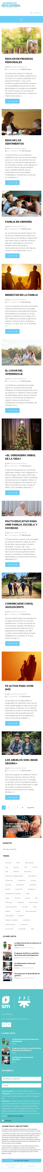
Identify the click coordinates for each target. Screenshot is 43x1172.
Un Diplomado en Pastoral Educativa (24, 964)
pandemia (26, 920)
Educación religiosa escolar (14, 876)
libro (36, 898)
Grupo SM (18, 889)
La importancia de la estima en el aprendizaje (27, 944)
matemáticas (33, 902)
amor (18, 863)
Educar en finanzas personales (19, 60)
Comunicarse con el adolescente (19, 605)
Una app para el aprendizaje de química (27, 975)
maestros (20, 902)
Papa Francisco (10, 924)
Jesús (28, 893)
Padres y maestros (11, 920)
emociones (9, 880)
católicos (16, 867)
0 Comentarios (12, 69)
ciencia (35, 867)
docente (16, 871)
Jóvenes (17, 898)
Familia (7, 889)
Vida (32, 929)
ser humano (9, 929)
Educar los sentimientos (14, 142)
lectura (27, 898)
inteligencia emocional (13, 893)
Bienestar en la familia (21, 295)
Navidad (25, 907)
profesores (24, 924)
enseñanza (21, 880)
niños (34, 907)
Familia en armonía (18, 221)
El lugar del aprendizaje (14, 372)
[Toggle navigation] (21, 19)
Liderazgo (8, 902)
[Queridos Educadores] (20, 5)
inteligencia (31, 889)
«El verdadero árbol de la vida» (20, 457)
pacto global (9, 915)
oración (17, 911)
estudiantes (20, 885)
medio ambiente (11, 907)
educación (27, 871)
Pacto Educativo (30, 911)
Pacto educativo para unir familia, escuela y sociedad (21, 525)
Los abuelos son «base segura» (21, 761)
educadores (32, 876)
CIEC (25, 867)
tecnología (22, 929)
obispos (7, 911)
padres (21, 915)
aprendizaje (29, 863)
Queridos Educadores (18, 67)
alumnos (8, 863)
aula (6, 867)
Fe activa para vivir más (19, 687)
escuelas (8, 885)
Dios (6, 871)
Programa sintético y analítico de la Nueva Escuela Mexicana (26, 954)
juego (7, 898)
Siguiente (30, 807)
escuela (33, 880)
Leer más (11, 101)
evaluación (33, 885)
